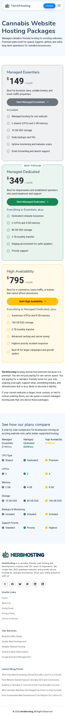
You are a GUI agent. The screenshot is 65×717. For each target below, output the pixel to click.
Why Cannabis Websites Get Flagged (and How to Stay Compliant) (32, 690)
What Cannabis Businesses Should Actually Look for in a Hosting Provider (32, 675)
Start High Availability (30, 301)
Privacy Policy (8, 613)
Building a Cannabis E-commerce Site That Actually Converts (31, 685)
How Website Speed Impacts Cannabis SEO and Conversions (30, 680)
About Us (6, 603)
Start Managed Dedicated (31, 201)
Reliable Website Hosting (13, 647)
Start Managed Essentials (30, 102)
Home (5, 598)
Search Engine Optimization (15, 652)
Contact (49, 6)
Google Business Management (16, 657)
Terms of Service (10, 619)
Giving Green (8, 608)
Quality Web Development (14, 641)
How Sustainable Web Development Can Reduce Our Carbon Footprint (32, 695)
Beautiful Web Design (12, 636)
